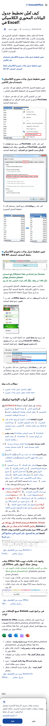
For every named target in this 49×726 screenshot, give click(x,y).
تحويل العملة (16, 504)
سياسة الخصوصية (8, 715)
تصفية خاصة (32, 481)
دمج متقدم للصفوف (23, 508)
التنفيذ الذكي (32, 409)
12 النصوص (16, 488)
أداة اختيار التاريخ (19, 471)
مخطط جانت (33, 495)
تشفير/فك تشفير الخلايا (22, 475)
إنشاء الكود (20, 409)
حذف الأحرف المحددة (34, 492)
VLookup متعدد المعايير (23, 433)
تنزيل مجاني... (18, 553)
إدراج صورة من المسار (20, 501)
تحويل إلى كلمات (28, 504)
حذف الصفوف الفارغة (26, 422)
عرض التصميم (13, 465)
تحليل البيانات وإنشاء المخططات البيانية (21, 412)
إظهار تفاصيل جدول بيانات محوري (18, 389)
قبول (12, 721)
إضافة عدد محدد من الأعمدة (26, 454)
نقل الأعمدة (10, 454)
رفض (34, 721)
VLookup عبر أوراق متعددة (29, 436)
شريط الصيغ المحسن (39, 468)
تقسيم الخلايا (10, 508)
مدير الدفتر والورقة (20, 468)
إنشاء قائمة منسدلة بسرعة (18, 444)
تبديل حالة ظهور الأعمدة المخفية (30, 457)
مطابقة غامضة (10, 439)
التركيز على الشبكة (29, 465)
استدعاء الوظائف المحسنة (15, 415)
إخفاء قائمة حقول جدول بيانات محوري (19, 392)
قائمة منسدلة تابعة (32, 447)
